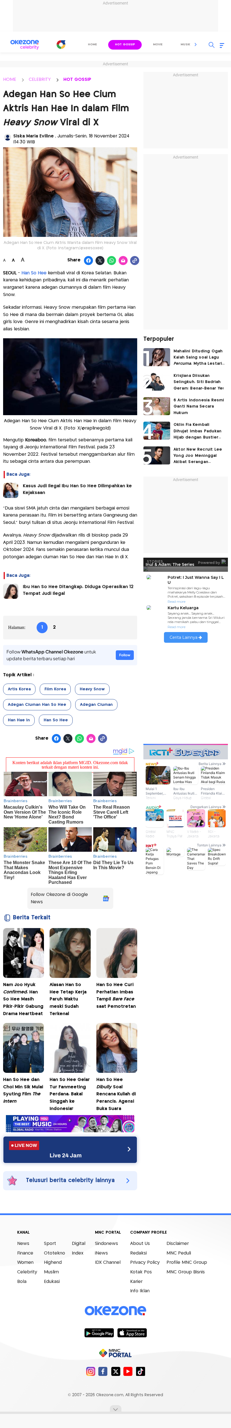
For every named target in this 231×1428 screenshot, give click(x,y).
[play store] (99, 1332)
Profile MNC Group (186, 1262)
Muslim (51, 1272)
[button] (196, 44)
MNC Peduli (178, 1253)
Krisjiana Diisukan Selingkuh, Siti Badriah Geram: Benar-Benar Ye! (199, 382)
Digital (78, 1244)
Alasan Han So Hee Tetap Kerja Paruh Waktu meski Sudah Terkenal (68, 999)
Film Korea (55, 689)
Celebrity (27, 1272)
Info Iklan (140, 1291)
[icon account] (7, 137)
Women (25, 1262)
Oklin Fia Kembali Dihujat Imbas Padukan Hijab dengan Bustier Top (197, 432)
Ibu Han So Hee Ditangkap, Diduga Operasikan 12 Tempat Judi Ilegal (78, 590)
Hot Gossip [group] (125, 44)
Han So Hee (56, 720)
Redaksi (138, 1253)
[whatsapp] (111, 261)
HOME (9, 79)
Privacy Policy (145, 1262)
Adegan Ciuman (96, 705)
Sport (50, 1244)
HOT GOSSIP (77, 79)
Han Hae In (19, 720)
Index (77, 1253)
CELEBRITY (40, 79)
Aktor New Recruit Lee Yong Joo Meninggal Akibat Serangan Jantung (198, 456)
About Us (140, 1244)
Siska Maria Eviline (34, 136)
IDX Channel (108, 1262)
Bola (21, 1282)
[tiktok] (140, 1371)
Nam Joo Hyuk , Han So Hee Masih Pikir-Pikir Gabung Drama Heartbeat (23, 999)
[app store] (132, 1332)
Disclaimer (177, 1244)
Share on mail (123, 261)
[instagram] (90, 1371)
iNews (101, 1253)
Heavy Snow (92, 689)
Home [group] (92, 44)
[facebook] (103, 1371)
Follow (124, 655)
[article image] (156, 357)
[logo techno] (24, 45)
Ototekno (54, 1253)
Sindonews (106, 1244)
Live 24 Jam (66, 1155)
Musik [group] (185, 44)
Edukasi (52, 1282)
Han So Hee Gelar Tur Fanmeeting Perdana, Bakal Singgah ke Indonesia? (70, 1094)
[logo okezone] (115, 1311)
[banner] (70, 1130)
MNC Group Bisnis (185, 1272)
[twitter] (115, 1371)
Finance (25, 1253)
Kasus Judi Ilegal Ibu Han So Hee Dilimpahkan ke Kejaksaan (77, 489)
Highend (53, 1262)
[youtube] (128, 1371)
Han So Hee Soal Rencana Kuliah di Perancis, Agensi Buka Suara (116, 1094)
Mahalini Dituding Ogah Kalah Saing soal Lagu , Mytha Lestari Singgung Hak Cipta (198, 358)
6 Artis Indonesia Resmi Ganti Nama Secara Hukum (199, 406)
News (23, 1244)
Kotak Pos (141, 1272)
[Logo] (60, 44)
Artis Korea (19, 689)
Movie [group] (158, 44)
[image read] (10, 490)
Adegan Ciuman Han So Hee (37, 705)
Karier (136, 1282)
